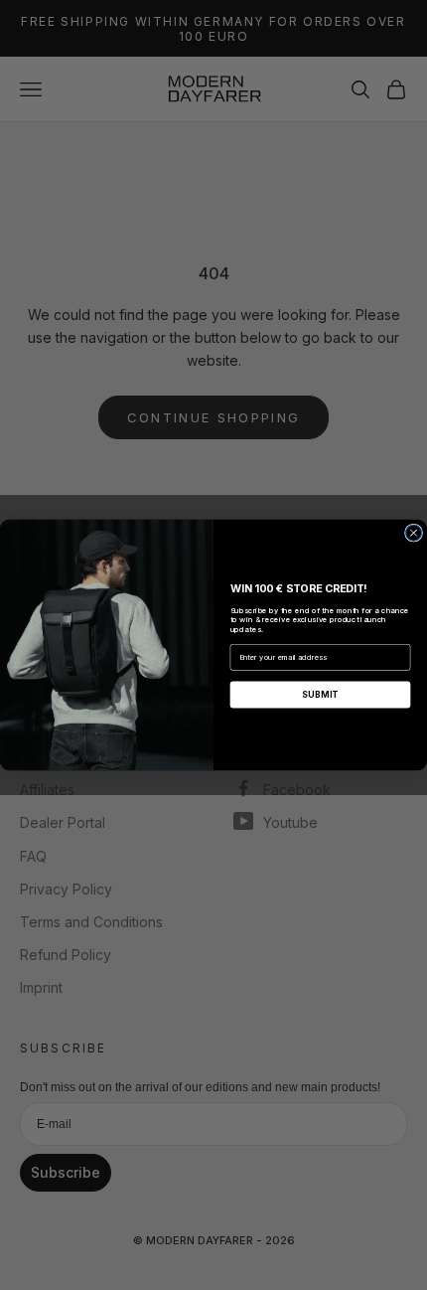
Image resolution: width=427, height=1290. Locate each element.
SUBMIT (321, 694)
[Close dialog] (414, 533)
